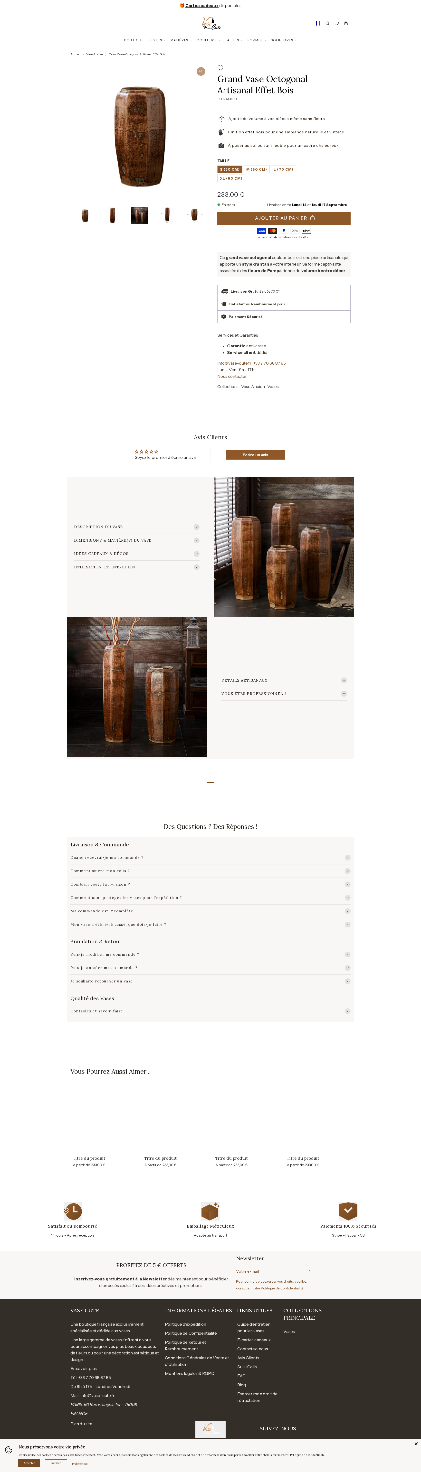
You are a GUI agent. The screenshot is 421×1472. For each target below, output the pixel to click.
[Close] (416, 1443)
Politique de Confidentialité (191, 1333)
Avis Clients (248, 1357)
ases (290, 1331)
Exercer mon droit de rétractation (257, 1397)
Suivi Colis (247, 1366)
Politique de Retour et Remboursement (185, 1345)
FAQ (241, 1375)
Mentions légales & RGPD (189, 1373)
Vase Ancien (253, 386)
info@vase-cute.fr (234, 363)
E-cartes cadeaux (254, 1339)
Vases (273, 386)
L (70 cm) (283, 169)
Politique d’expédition (185, 1324)
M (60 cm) (256, 169)
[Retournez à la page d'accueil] (210, 23)
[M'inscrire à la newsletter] (309, 1271)
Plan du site (81, 1423)
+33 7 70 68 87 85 (269, 363)
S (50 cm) (230, 169)
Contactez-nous (252, 1348)
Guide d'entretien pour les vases (254, 1327)
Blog (241, 1384)
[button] (77, 215)
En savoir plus (83, 1368)
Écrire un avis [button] (255, 454)
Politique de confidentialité (282, 1288)
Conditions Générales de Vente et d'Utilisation (197, 1361)
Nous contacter (232, 376)
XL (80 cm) (231, 178)
